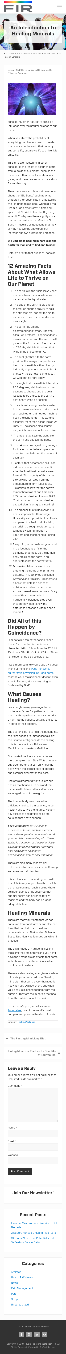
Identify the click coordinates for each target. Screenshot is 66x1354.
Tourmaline (14, 1010)
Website (13, 1155)
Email (12, 1141)
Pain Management (22, 1288)
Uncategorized (20, 1304)
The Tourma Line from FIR (43, 1344)
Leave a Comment (18, 73)
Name (12, 1127)
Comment (15, 1086)
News (14, 1283)
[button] (59, 7)
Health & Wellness (26, 1022)
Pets (13, 1294)
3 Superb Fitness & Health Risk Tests (33, 1233)
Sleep (14, 1299)
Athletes (16, 1272)
